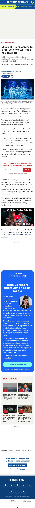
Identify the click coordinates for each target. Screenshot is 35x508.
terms (25, 173)
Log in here (22, 469)
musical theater (6, 452)
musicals (13, 452)
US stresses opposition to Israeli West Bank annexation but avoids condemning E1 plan (24, 418)
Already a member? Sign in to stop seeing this (17, 369)
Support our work (17, 364)
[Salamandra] (27, 500)
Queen (30, 450)
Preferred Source (9, 66)
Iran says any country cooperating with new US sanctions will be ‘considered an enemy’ (9, 397)
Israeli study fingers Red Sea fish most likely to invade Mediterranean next (9, 418)
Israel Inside (11, 450)
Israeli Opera (15, 234)
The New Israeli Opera (21, 450)
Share (6, 76)
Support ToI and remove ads (26, 6)
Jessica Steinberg (8, 71)
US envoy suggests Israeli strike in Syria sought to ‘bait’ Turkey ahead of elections (24, 396)
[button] (32, 2)
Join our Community (8, 6)
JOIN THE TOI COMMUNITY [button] (17, 465)
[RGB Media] (13, 501)
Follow (19, 71)
